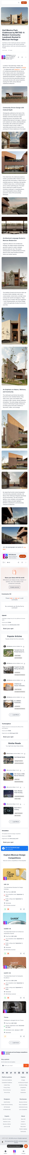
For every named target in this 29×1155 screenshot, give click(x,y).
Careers (23, 1121)
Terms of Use (7, 1092)
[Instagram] (23, 1072)
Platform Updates (23, 1129)
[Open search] (18, 2)
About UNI (23, 1119)
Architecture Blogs (23, 1085)
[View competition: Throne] (14, 1007)
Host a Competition (23, 1104)
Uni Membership (7, 1109)
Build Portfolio (7, 1102)
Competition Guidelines (7, 1082)
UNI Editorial (8, 55)
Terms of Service (7, 1089)
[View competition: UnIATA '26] (14, 963)
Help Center (23, 1126)
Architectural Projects (23, 1082)
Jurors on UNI (7, 1126)
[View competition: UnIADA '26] (14, 918)
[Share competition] (24, 909)
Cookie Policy (7, 1085)
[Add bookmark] (23, 646)
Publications (23, 1092)
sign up (17, 598)
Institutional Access (23, 1107)
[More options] (25, 57)
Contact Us (23, 1124)
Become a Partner (23, 1102)
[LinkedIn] (19, 1072)
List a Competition (23, 1109)
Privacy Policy (7, 1087)
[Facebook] (27, 1072)
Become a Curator (7, 1119)
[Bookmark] (22, 57)
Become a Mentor (7, 1124)
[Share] (18, 57)
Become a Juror (6, 1121)
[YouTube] (7, 1072)
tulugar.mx (17, 69)
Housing (11, 57)
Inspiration (23, 1089)
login (11, 598)
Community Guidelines (7, 1080)
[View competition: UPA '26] (14, 874)
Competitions (23, 1087)
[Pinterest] (15, 1072)
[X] (11, 1072)
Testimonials (23, 1131)
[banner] (14, 622)
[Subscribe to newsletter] (26, 1065)
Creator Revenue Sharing (6, 1104)
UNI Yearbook (7, 1107)
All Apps (23, 1080)
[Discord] (3, 1072)
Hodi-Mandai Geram (19, 757)
